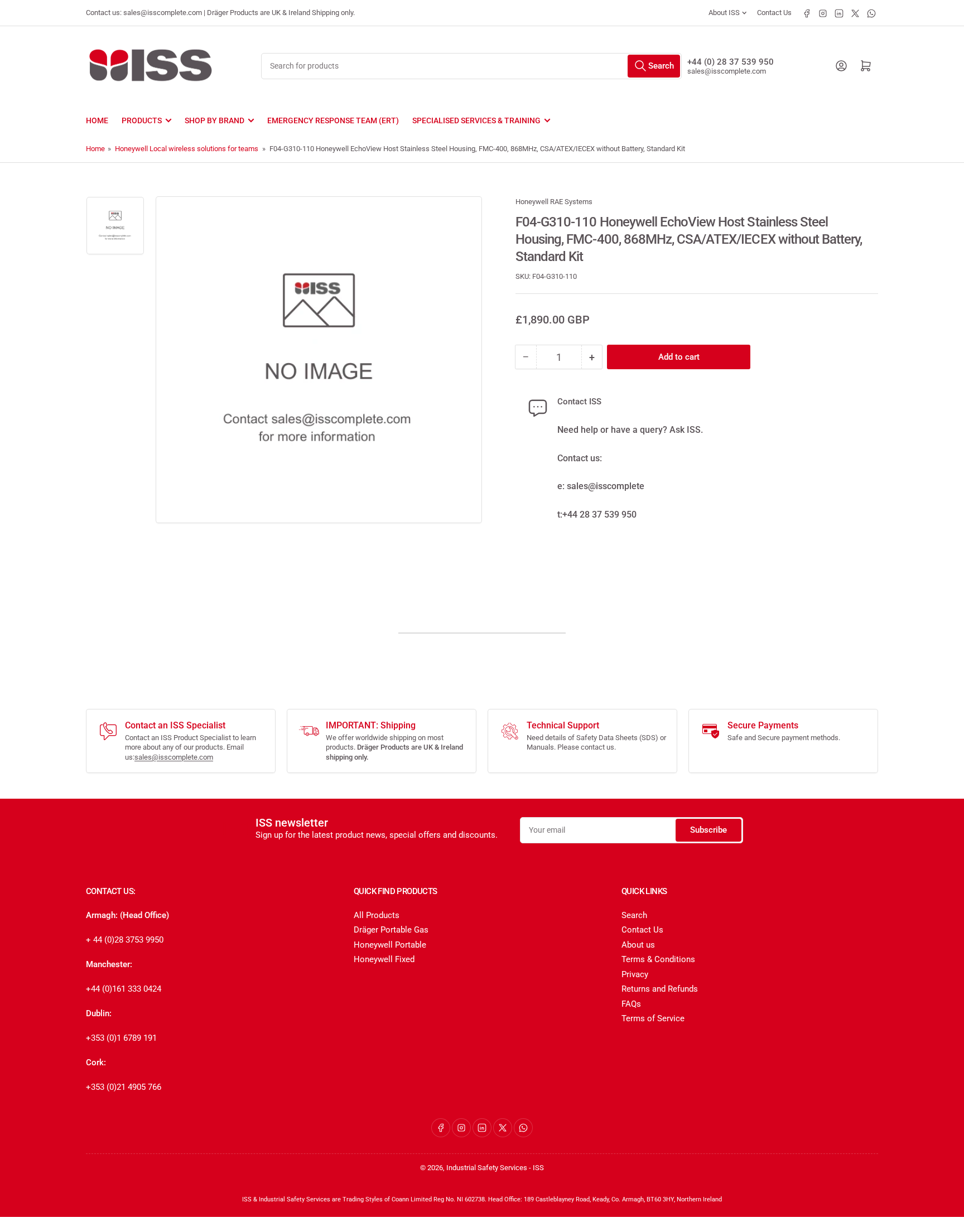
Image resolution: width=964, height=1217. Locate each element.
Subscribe (708, 830)
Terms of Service (653, 1018)
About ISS (724, 12)
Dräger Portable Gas (391, 930)
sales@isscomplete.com (726, 71)
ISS (538, 1167)
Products (142, 120)
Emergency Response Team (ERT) (333, 120)
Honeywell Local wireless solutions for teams (186, 148)
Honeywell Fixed (384, 959)
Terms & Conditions (658, 959)
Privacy (634, 974)
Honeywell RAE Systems (553, 201)
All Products (376, 915)
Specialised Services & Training (476, 120)
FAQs (631, 1004)
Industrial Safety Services (486, 1167)
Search (634, 915)
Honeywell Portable (390, 945)
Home (97, 120)
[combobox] (471, 66)
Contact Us (774, 12)
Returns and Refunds (659, 989)
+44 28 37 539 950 (599, 514)
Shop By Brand (214, 120)
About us (638, 945)
